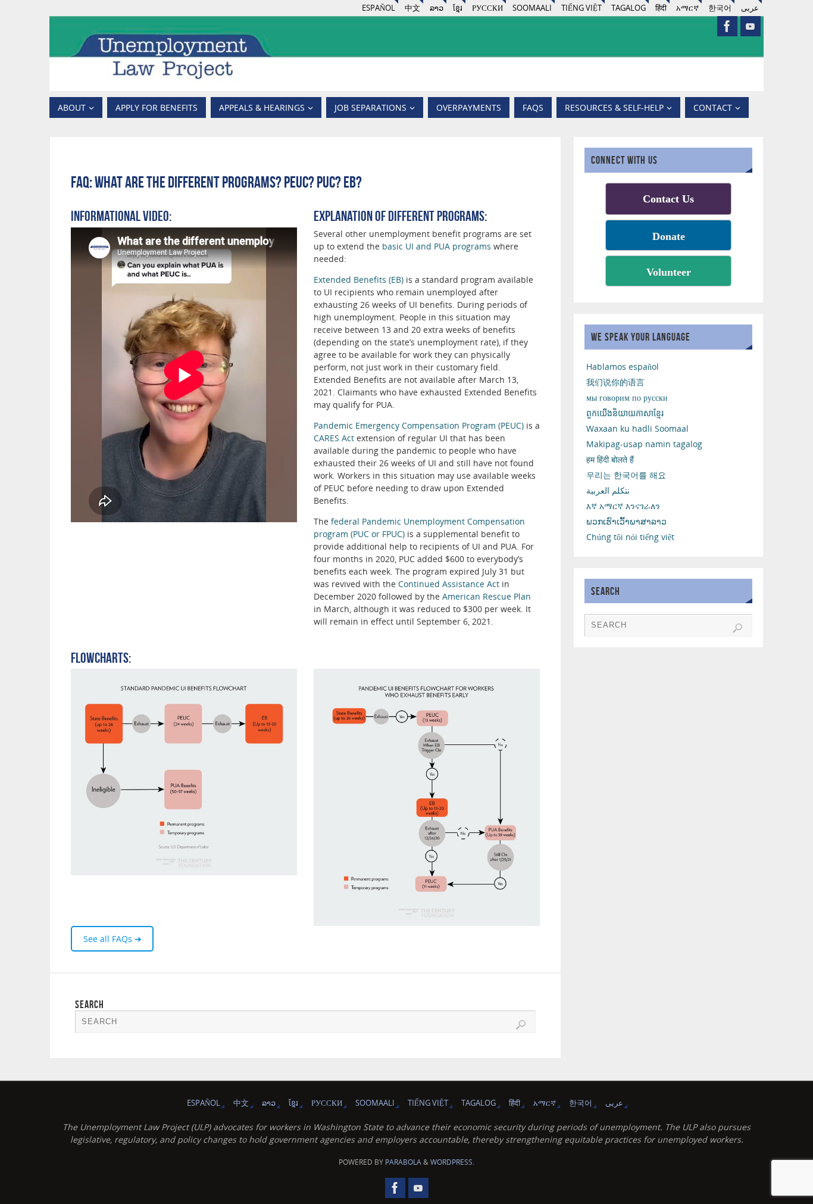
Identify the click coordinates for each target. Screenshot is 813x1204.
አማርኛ (687, 8)
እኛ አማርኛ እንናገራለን (623, 505)
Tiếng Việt (581, 8)
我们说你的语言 (615, 382)
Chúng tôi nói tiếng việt (630, 536)
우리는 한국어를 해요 (626, 475)
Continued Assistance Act (448, 583)
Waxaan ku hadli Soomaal (637, 428)
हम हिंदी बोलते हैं (610, 459)
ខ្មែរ (457, 8)
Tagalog (628, 8)
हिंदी (661, 8)
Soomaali (532, 8)
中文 (412, 8)
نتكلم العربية (608, 490)
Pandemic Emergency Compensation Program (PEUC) (419, 425)
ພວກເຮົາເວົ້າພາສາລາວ (626, 521)
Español (378, 8)
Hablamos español (622, 366)
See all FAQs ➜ (112, 938)
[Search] (521, 1025)
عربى (750, 8)
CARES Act (334, 438)
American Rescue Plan (486, 596)
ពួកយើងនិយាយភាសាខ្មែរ (625, 413)
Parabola (403, 1162)
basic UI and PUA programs (436, 246)
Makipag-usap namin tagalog (644, 444)
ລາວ (436, 8)
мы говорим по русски (627, 397)
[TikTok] (750, 26)
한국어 (719, 8)
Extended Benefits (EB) (359, 279)
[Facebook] (727, 26)
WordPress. (452, 1162)
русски (487, 8)
